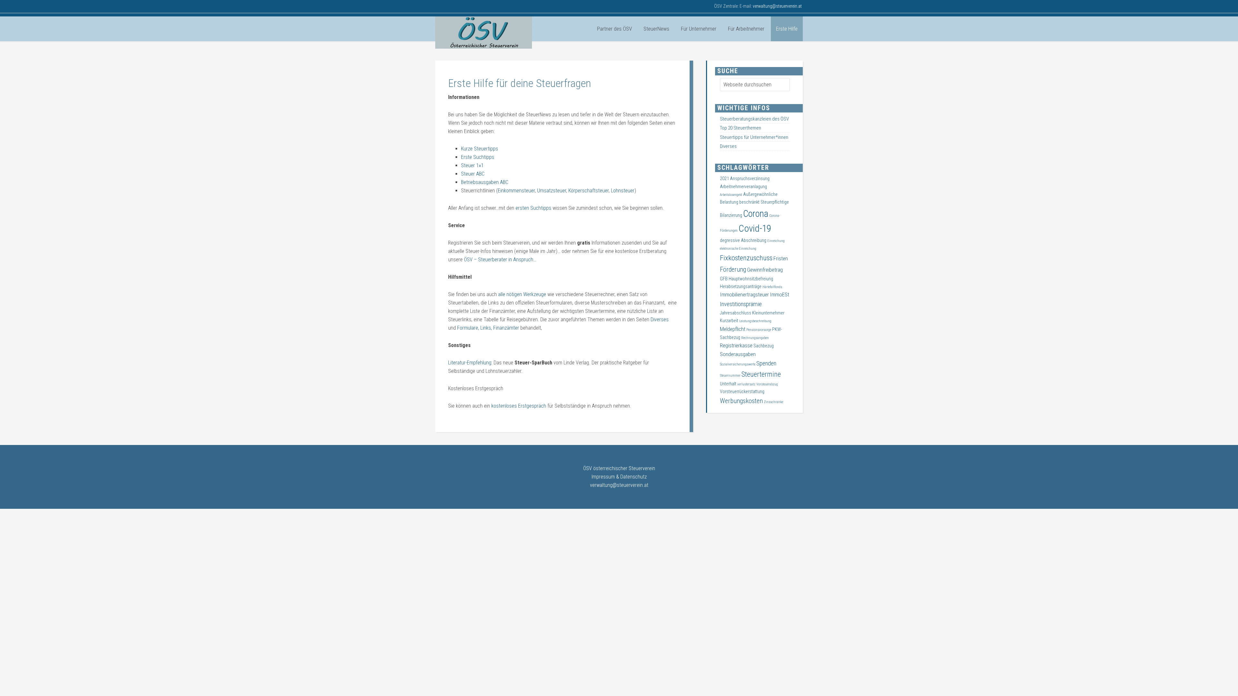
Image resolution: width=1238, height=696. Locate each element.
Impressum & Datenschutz (619, 477)
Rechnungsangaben (755, 338)
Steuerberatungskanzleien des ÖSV (754, 119)
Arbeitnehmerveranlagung (743, 186)
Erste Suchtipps (477, 157)
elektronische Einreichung (738, 249)
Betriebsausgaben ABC (484, 182)
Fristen (780, 259)
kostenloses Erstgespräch (518, 406)
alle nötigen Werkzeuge (522, 294)
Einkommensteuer (516, 191)
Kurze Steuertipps (479, 149)
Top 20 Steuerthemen (740, 128)
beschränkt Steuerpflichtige (764, 202)
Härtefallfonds (772, 287)
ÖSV (483, 32)
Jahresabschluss (735, 312)
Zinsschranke (773, 402)
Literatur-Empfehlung (469, 363)
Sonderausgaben (738, 354)
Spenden (766, 363)
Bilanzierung (731, 215)
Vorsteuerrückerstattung (742, 391)
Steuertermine (761, 374)
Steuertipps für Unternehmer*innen (754, 137)
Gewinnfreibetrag (765, 270)
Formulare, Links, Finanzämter (488, 328)
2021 (724, 178)
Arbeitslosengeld (731, 195)
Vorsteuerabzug (767, 384)
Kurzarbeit (729, 320)
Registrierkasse (736, 346)
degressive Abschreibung (743, 240)
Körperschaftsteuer (588, 191)
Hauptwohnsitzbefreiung (751, 278)
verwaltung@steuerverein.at (619, 485)
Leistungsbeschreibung (755, 321)
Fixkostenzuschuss (746, 258)
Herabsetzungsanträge (740, 286)
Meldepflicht (732, 329)
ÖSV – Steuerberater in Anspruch (498, 259)
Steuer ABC (473, 174)
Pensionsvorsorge (758, 330)
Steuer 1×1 (472, 165)
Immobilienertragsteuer (744, 295)
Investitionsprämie (741, 304)
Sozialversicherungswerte (737, 364)
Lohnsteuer (622, 191)
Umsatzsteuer (551, 191)
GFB (724, 278)
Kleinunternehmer (768, 312)
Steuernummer (730, 375)
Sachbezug (763, 345)
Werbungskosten (741, 401)
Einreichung (776, 241)
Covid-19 (755, 228)
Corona (755, 213)
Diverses (660, 319)
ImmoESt (779, 295)
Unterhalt (728, 383)
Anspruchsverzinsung (750, 178)
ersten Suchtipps (533, 208)
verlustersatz (746, 384)
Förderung (733, 269)
